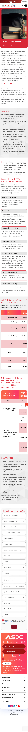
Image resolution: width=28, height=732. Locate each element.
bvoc (15, 45)
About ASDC (6, 677)
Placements (6, 687)
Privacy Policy (8, 621)
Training (5, 684)
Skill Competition (7, 697)
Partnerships (9, 45)
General (21, 657)
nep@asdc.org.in (6, 499)
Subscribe (7, 663)
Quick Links (5, 701)
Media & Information (9, 694)
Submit (14, 626)
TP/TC (14, 657)
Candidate (6, 657)
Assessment (6, 680)
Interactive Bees (14, 714)
